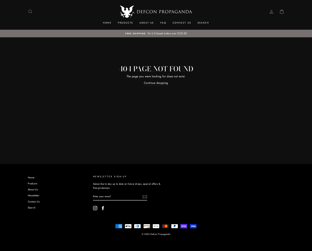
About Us (146, 22)
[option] (156, 33)
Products (125, 22)
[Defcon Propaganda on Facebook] (103, 208)
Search (203, 22)
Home (107, 22)
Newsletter (33, 195)
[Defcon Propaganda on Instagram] (95, 208)
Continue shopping (156, 83)
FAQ (163, 22)
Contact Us (182, 22)
